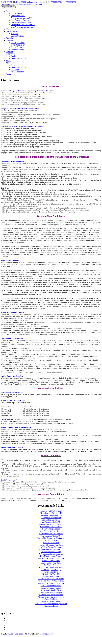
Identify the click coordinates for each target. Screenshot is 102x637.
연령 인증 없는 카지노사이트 (51, 581)
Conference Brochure (9, 4)
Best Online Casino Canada (51, 527)
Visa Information (17, 72)
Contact (9, 74)
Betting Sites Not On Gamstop (23, 25)
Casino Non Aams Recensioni (51, 595)
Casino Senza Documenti (51, 586)
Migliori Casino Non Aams (51, 515)
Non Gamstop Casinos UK (21, 18)
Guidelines (15, 69)
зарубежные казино (51, 576)
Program (9, 52)
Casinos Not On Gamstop (21, 22)
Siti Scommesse (51, 540)
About (8, 29)
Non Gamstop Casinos (20, 20)
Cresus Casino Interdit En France (51, 579)
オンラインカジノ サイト (51, 531)
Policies (9, 630)
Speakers (9, 40)
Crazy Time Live (51, 572)
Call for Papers (12, 623)
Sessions (14, 34)
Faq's (13, 65)
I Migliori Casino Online (51, 518)
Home (8, 11)
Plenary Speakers (18, 43)
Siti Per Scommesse (51, 543)
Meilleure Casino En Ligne (51, 592)
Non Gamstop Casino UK (51, 522)
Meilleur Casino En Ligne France (51, 558)
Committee (10, 38)
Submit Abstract (17, 36)
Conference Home (18, 16)
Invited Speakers (17, 47)
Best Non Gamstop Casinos (22, 27)
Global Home (16, 13)
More (8, 63)
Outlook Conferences (15, 634)
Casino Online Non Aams (51, 563)
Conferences (11, 618)
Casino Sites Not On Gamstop (51, 534)
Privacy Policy (47, 634)
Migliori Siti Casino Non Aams (51, 545)
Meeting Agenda (24, 4)
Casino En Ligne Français (51, 588)
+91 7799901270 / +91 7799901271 (61, 2)
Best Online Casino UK (51, 520)
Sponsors (9, 621)
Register (14, 56)
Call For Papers (12, 31)
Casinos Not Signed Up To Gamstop (51, 538)
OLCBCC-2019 (7, 2)
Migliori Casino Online (51, 601)
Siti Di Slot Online (51, 565)
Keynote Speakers (18, 45)
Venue (8, 60)
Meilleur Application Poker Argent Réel (51, 604)
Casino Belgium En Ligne (51, 570)
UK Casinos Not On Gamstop (51, 554)
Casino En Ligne (51, 599)
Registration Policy (18, 58)
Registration (10, 54)
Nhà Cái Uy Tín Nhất (51, 574)
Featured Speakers (18, 49)
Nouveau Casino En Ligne (51, 590)
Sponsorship (37, 4)
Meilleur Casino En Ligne (51, 547)
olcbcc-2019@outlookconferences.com (30, 2)
